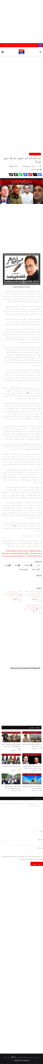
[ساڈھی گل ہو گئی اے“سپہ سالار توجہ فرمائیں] (31, 736)
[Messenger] (25, 174)
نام (41, 831)
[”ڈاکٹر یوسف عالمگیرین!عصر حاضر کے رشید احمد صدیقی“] (31, 758)
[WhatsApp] (20, 174)
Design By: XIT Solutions (21, 1060)
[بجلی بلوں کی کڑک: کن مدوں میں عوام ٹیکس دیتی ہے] (11, 778)
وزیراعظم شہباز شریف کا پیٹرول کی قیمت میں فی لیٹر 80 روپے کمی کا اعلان (32, 607)
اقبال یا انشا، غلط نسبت (32, 536)
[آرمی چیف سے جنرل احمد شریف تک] (11, 758)
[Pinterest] (30, 174)
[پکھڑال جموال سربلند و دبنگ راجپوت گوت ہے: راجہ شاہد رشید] (11, 736)
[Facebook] (39, 174)
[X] (34, 174)
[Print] (10, 174)
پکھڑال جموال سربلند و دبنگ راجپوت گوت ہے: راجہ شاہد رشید (11, 746)
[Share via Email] (15, 174)
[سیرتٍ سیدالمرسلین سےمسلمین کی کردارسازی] (31, 778)
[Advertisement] (21, 21)
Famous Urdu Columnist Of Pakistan (25, 668)
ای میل (40, 839)
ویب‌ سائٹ (40, 848)
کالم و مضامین (35, 154)
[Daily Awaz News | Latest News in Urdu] (21, 52)
